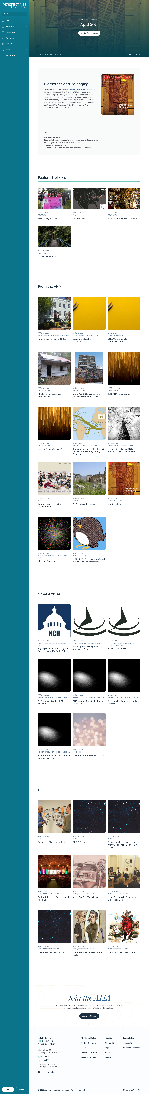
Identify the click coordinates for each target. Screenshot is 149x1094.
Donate (21, 1089)
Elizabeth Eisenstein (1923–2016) (88, 755)
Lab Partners (79, 218)
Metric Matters (115, 504)
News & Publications (88, 1057)
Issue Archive (48, 54)
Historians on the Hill (117, 648)
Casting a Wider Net (47, 256)
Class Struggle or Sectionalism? (123, 952)
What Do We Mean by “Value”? (122, 218)
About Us (108, 1038)
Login (107, 1048)
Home (40, 54)
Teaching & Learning (88, 1043)
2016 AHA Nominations (119, 394)
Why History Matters (88, 1038)
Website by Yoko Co (131, 1090)
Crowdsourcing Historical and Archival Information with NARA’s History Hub (123, 845)
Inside (85, 897)
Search (107, 1053)
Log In (8, 1089)
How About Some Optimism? (51, 952)
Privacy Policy (128, 1038)
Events (83, 1048)
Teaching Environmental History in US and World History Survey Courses (89, 451)
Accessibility (128, 1043)
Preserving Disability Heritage (52, 842)
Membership (110, 1043)
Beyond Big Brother (77, 89)
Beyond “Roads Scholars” (50, 449)
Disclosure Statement (131, 1048)
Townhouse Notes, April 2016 (52, 339)
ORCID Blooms (80, 842)
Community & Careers (89, 1053)
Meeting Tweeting (47, 561)
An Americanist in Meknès (85, 504)
